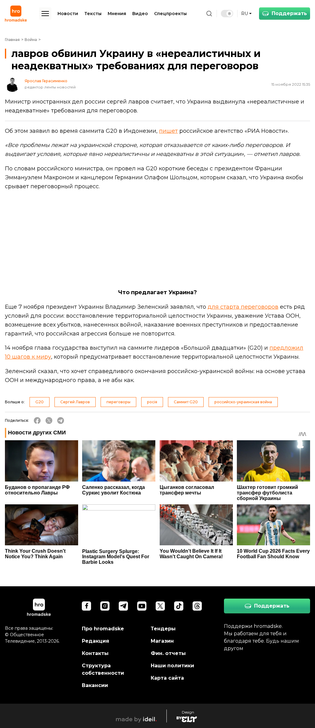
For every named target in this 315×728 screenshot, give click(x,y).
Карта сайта (167, 678)
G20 (39, 402)
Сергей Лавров (75, 402)
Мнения (117, 13)
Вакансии (95, 685)
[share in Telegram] (60, 420)
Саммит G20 (186, 402)
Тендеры (163, 629)
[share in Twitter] (49, 420)
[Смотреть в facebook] (86, 606)
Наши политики (172, 666)
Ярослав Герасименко (46, 81)
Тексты (93, 13)
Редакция (95, 641)
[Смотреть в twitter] (160, 606)
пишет (168, 131)
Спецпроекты (170, 13)
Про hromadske (103, 629)
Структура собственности (103, 669)
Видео (140, 13)
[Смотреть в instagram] (105, 606)
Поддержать (289, 13)
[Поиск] (209, 13)
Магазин (162, 641)
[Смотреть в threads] (197, 606)
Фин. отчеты (168, 653)
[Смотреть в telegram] (123, 606)
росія (152, 402)
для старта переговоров (243, 306)
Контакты (95, 653)
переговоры (118, 402)
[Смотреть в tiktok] (178, 606)
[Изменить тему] (227, 13)
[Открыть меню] (45, 13)
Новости (68, 13)
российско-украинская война (243, 402)
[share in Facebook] (37, 420)
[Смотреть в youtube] (141, 606)
